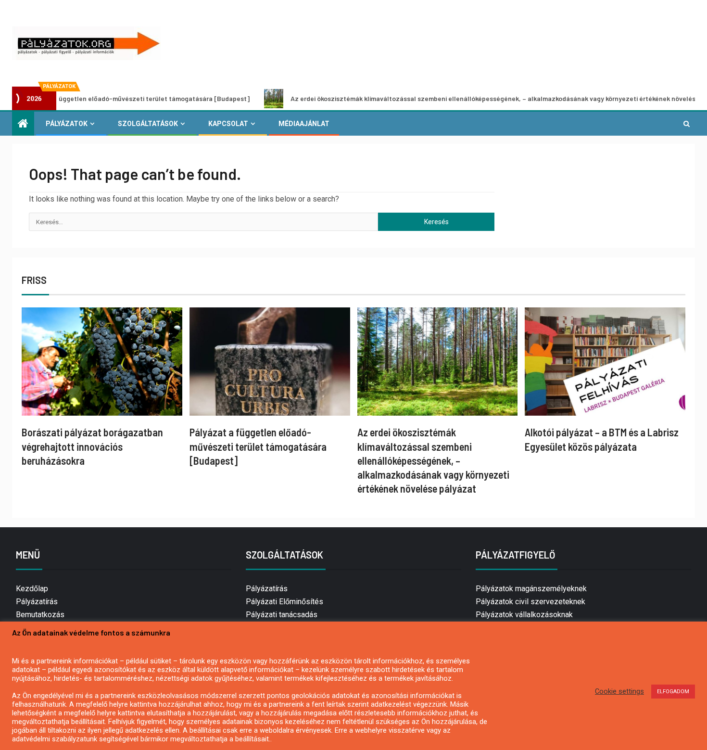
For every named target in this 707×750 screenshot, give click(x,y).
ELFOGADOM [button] (673, 691)
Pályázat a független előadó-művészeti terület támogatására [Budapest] (258, 446)
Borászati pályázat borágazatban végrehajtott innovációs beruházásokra (92, 446)
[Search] (687, 123)
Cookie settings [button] (619, 691)
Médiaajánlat (303, 123)
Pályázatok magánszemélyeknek (531, 588)
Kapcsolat (228, 123)
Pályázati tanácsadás (281, 614)
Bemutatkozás (40, 614)
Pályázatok (67, 123)
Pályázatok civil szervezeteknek (530, 601)
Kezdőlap (32, 588)
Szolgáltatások (148, 123)
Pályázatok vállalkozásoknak (524, 614)
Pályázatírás (37, 601)
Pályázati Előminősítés (284, 601)
